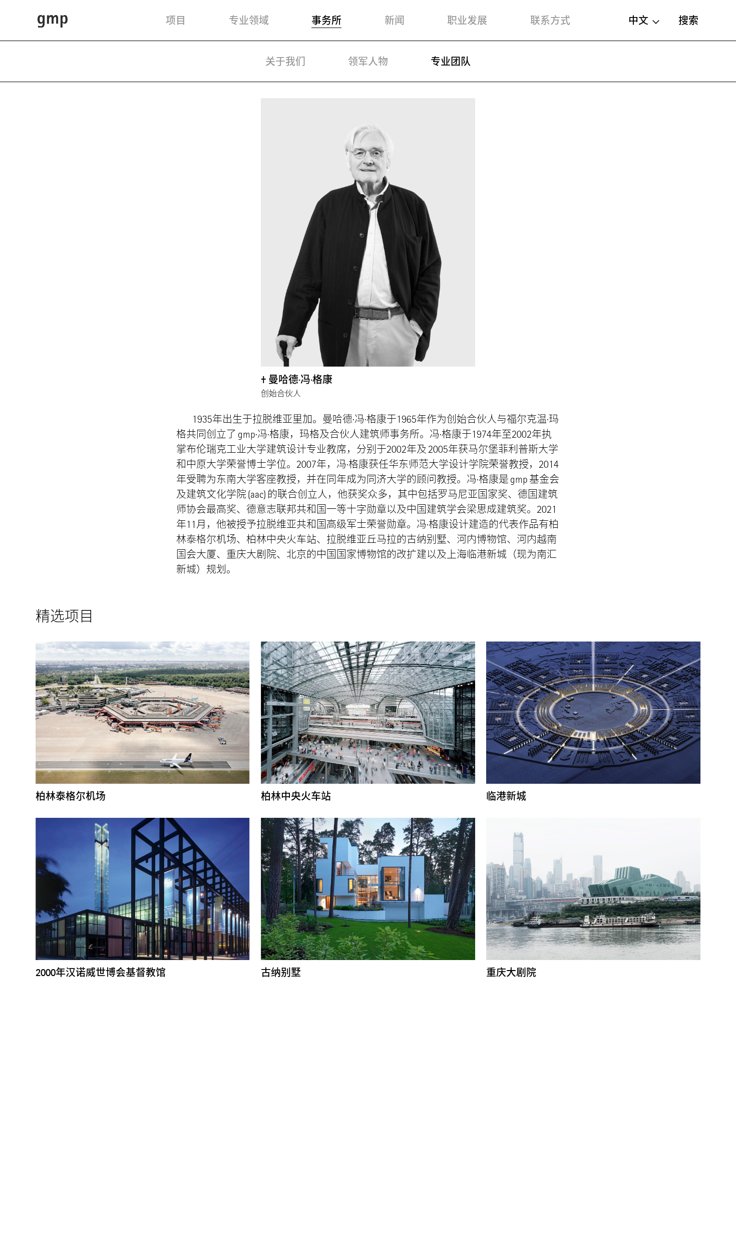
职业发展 (467, 21)
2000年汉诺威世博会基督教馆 (101, 973)
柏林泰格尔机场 (71, 796)
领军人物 (368, 62)
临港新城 (506, 796)
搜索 (688, 21)
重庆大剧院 (511, 973)
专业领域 (249, 21)
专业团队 (451, 62)
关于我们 (285, 62)
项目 (176, 21)
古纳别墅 (281, 973)
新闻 (395, 21)
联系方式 (550, 21)
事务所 (326, 21)
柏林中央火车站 (296, 796)
